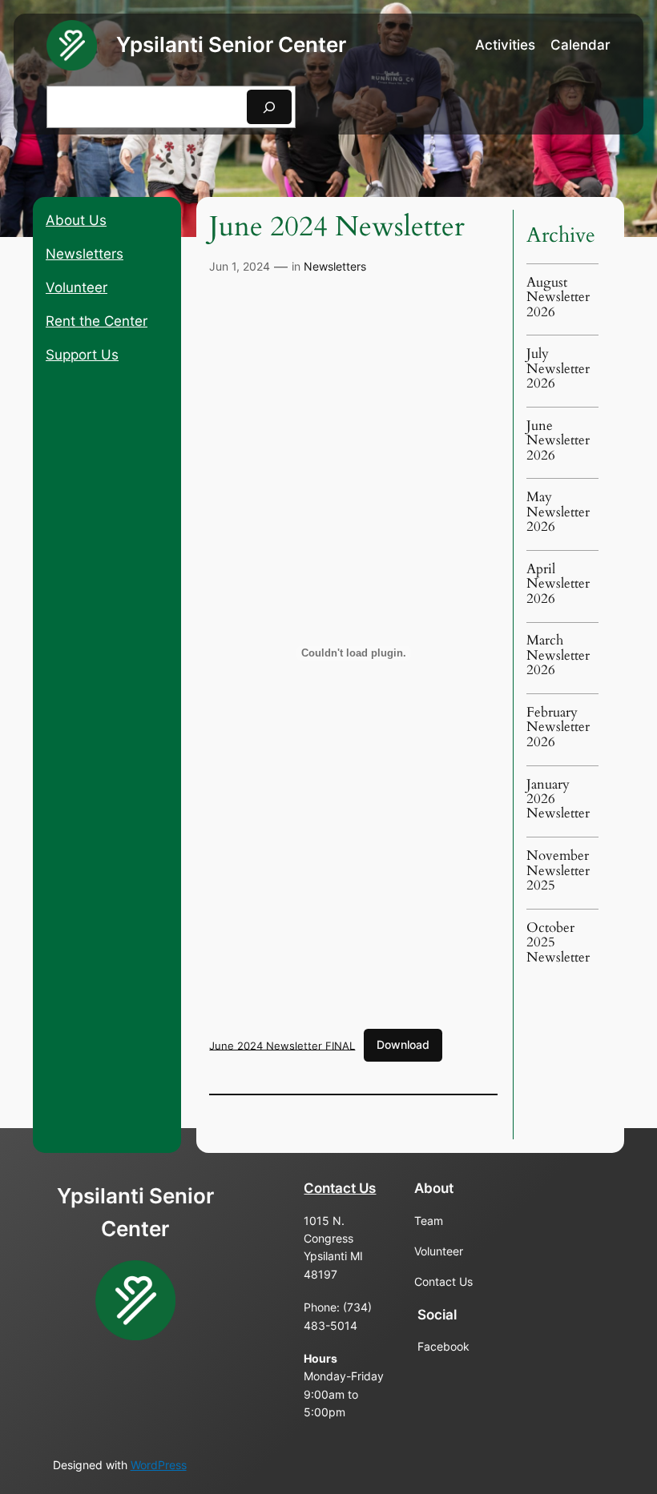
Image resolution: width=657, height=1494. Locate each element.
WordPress (159, 1465)
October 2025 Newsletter (558, 943)
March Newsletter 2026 (558, 655)
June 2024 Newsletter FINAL (282, 1044)
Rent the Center (96, 321)
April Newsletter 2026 (558, 584)
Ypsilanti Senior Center (231, 44)
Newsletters (84, 254)
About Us (76, 220)
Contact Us (340, 1188)
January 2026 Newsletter (558, 799)
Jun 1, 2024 (239, 266)
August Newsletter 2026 (558, 297)
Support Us (82, 355)
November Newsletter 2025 (558, 871)
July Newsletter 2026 (558, 369)
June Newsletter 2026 (558, 441)
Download (403, 1044)
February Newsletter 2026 (558, 727)
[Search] (269, 107)
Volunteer (76, 287)
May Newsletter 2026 (558, 512)
